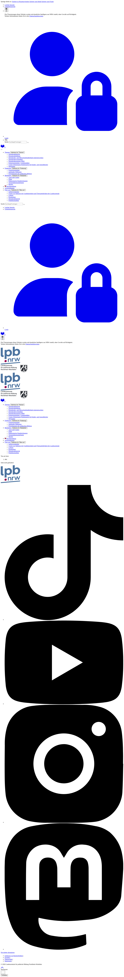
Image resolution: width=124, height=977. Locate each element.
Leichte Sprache (10, 5)
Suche (6, 142)
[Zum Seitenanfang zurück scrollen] (2, 968)
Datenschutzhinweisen (36, 16)
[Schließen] (3, 972)
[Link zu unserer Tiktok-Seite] (64, 619)
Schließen (4, 975)
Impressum (8, 961)
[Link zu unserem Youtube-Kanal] (64, 704)
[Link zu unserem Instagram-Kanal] (64, 822)
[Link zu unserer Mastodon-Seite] (64, 949)
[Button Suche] (28, 142)
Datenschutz (9, 959)
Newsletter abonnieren (8, 952)
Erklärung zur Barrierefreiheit (14, 956)
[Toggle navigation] (1, 149)
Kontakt (7, 957)
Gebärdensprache (10, 6)
